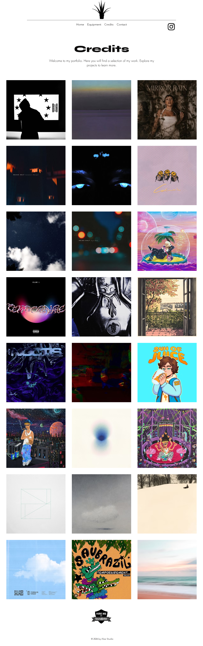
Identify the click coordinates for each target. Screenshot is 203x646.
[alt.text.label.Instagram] (171, 26)
